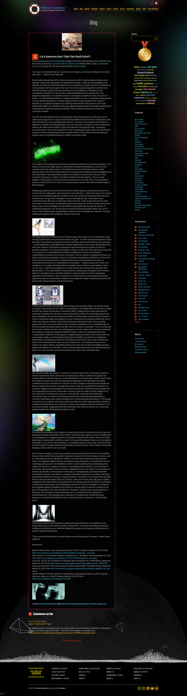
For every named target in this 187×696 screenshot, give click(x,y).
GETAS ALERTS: (138, 668)
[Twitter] (143, 688)
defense (138, 203)
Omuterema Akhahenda (142, 268)
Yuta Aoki (141, 278)
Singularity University (143, 133)
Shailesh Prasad (144, 244)
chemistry (138, 180)
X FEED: (54, 672)
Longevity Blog (140, 341)
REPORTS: (81, 675)
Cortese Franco (65, 604)
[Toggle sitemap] (152, 3)
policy (104, 604)
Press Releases (153, 9)
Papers (109, 9)
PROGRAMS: (137, 675)
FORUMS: (108, 678)
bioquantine (150, 70)
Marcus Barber (35, 621)
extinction (145, 80)
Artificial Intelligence (141, 70)
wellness (151, 103)
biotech (150, 72)
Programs (94, 9)
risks (150, 98)
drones (137, 210)
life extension (52, 604)
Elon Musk (139, 131)
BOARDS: (136, 672)
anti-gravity (139, 144)
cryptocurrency (147, 78)
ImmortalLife (80, 66)
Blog (81, 9)
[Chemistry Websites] (144, 52)
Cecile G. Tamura (144, 275)
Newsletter (130, 9)
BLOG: (80, 672)
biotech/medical (141, 171)
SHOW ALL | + (138, 322)
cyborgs (138, 201)
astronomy (139, 151)
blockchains (139, 176)
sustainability (142, 101)
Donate (115, 9)
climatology (139, 183)
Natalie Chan (143, 293)
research (147, 98)
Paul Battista (143, 247)
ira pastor (139, 89)
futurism (155, 81)
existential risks (138, 81)
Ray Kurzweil (140, 129)
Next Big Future (140, 347)
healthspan (148, 83)
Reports (102, 9)
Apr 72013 (35, 57)
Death (155, 78)
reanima (142, 95)
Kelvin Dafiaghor (144, 253)
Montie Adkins (143, 313)
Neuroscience (154, 93)
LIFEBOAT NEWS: (83, 668)
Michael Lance (143, 308)
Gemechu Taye (143, 250)
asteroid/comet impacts (144, 149)
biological (138, 165)
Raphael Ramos (144, 290)
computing (139, 187)
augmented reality (141, 153)
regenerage (150, 95)
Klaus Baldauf (143, 272)
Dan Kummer (143, 264)
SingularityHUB (140, 352)
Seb (139, 305)
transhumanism (141, 104)
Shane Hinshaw (144, 287)
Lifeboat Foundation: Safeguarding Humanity (47, 9)
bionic (137, 167)
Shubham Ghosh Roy (146, 235)
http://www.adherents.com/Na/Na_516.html (51, 579)
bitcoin (147, 75)
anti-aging (152, 67)
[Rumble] (156, 688)
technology (151, 100)
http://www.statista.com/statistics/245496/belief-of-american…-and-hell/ (63, 553)
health (140, 83)
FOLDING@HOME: (111, 675)
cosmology (139, 189)
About (76, 9)
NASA (150, 93)
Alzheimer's (144, 67)
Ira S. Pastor (142, 316)
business (138, 178)
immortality (143, 86)
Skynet (137, 135)
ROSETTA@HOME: (56, 678)
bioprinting (139, 169)
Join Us (122, 9)
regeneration (139, 98)
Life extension (93, 604)
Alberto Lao (142, 284)
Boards (87, 9)
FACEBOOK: (55, 668)
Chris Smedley (143, 319)
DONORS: (108, 672)
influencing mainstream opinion (79, 604)
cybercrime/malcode (142, 198)
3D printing (139, 119)
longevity (99, 604)
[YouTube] (152, 688)
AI (140, 67)
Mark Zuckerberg (141, 138)
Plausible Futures (141, 350)
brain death (136, 78)
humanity (156, 84)
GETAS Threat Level (36, 673)
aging (136, 67)
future (150, 81)
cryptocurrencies (141, 196)
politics (137, 95)
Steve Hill (141, 299)
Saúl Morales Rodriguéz (143, 231)
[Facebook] (139, 688)
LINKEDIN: (109, 668)
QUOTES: (136, 678)
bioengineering (140, 162)
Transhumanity (58, 61)
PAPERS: (81, 678)
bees (136, 158)
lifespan (136, 92)
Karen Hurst (142, 256)
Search (155, 38)
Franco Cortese (42, 604)
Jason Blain (142, 310)
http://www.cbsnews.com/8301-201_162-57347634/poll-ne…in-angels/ (67, 558)
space (137, 101)
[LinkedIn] (148, 688)
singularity (154, 98)
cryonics (138, 194)
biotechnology (139, 75)
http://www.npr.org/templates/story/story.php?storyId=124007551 (79, 563)
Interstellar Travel (152, 87)
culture (152, 78)
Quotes (138, 9)
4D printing (139, 122)
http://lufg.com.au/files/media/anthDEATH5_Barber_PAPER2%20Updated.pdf (62, 633)
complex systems (141, 185)
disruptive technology (143, 205)
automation (139, 156)
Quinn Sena (142, 238)
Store (144, 9)
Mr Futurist (139, 344)
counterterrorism (141, 192)
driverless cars (140, 207)
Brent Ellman (143, 302)
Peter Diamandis (141, 124)
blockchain (153, 76)
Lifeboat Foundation (42, 688)
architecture (139, 147)
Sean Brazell (143, 296)
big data (138, 160)
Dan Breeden (143, 241)
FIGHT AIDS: (55, 675)
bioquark (141, 72)
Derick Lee (142, 281)
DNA (136, 126)
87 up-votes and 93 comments (63, 64)
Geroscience (139, 339)
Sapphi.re (62, 688)
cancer (141, 78)
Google (134, 84)
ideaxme (135, 87)
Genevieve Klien (144, 227)
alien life (138, 142)
